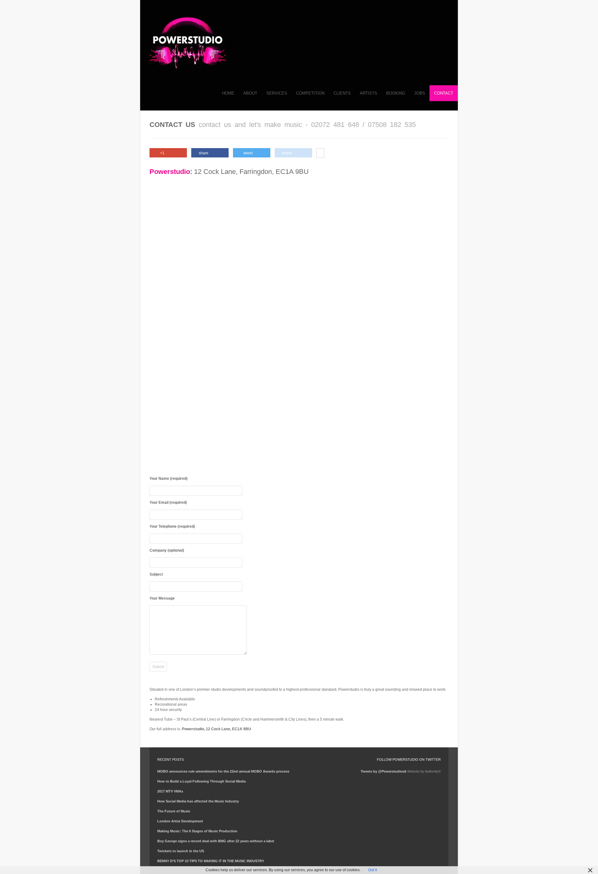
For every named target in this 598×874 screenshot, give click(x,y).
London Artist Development (180, 821)
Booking (395, 93)
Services (276, 93)
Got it (372, 870)
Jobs (419, 93)
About (250, 93)
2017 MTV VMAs (170, 791)
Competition (310, 93)
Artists (368, 93)
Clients (342, 93)
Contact (443, 93)
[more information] (320, 153)
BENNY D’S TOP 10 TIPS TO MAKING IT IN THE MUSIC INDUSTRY (210, 861)
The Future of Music (173, 811)
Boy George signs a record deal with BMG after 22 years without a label (215, 841)
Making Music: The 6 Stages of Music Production (197, 831)
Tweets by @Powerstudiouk (383, 771)
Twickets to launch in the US (180, 851)
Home (228, 93)
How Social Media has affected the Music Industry (198, 801)
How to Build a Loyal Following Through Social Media (201, 781)
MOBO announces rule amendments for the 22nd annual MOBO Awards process (223, 771)
